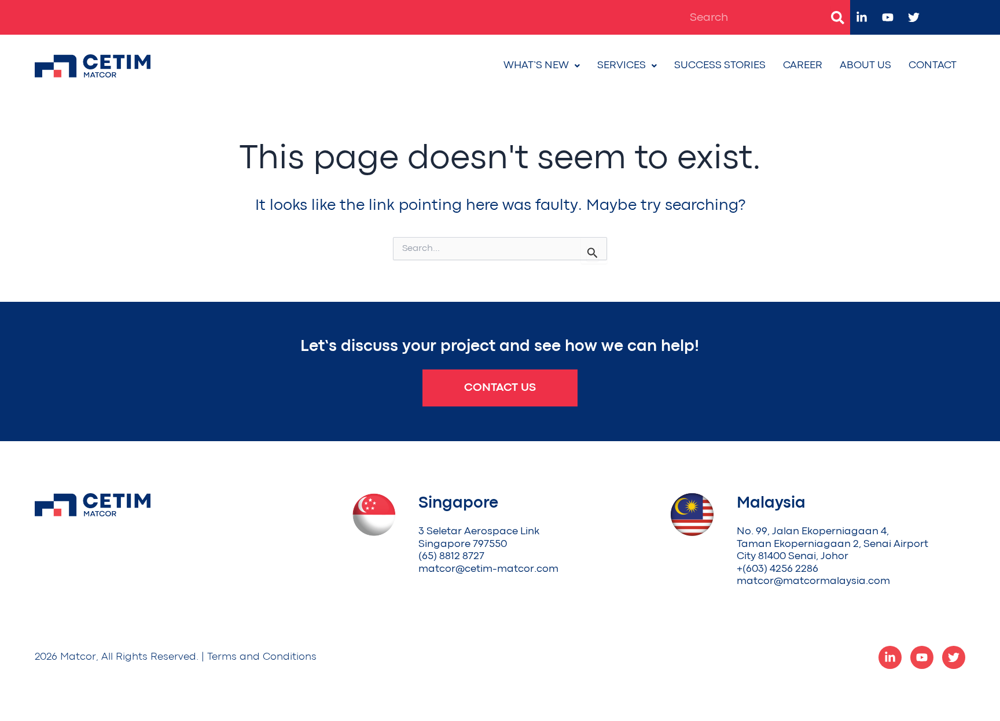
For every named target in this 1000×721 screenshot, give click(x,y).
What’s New (536, 65)
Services (621, 65)
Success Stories (720, 65)
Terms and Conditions (262, 657)
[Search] (837, 17)
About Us (865, 65)
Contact (933, 65)
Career (802, 65)
